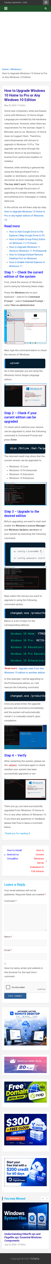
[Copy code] (41, 551)
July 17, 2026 (10, 1241)
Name (8, 936)
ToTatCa (22, 105)
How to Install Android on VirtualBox (14, 854)
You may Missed (14, 1198)
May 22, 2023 (10, 105)
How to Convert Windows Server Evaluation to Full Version (37, 861)
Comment (10, 901)
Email (8, 950)
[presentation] (43, 1199)
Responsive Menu (46, 2)
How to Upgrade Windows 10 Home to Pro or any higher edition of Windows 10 (24, 215)
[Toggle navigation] (5, 8)
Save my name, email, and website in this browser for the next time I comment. (23, 972)
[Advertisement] (25, 40)
